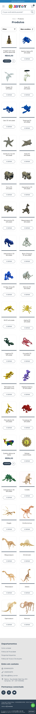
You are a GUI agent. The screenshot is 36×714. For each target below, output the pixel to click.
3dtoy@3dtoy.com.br (11, 675)
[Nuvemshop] (7, 706)
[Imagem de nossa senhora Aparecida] (13, 61)
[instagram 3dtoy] (3, 692)
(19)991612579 (8, 672)
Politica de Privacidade (8, 652)
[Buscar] (32, 12)
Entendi (31, 711)
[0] (32, 7)
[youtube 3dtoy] (14, 692)
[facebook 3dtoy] (9, 692)
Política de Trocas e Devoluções (11, 659)
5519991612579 (8, 668)
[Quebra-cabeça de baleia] (13, 463)
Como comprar (6, 648)
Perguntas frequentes (8, 655)
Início (14, 19)
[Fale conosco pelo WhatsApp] (33, 705)
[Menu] (3, 6)
